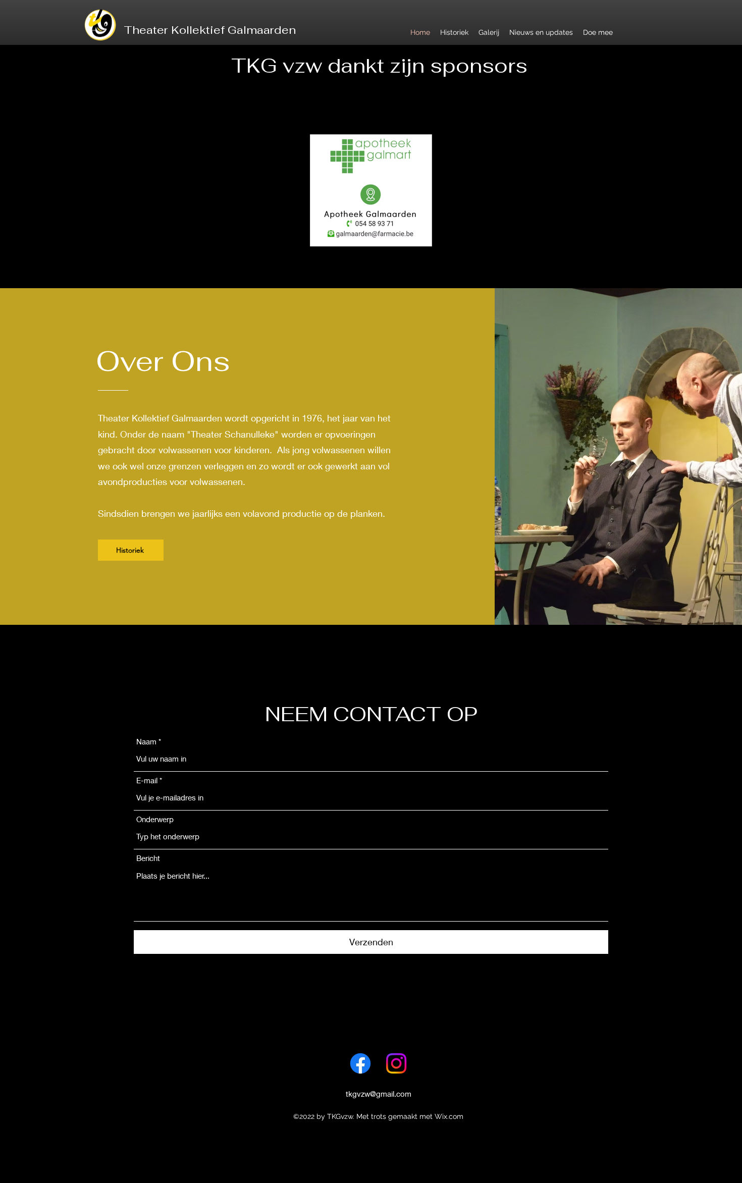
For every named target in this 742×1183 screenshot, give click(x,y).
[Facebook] (360, 1063)
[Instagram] (396, 1063)
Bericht (148, 858)
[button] (371, 190)
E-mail (146, 780)
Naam (146, 741)
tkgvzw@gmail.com (378, 1093)
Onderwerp (155, 819)
